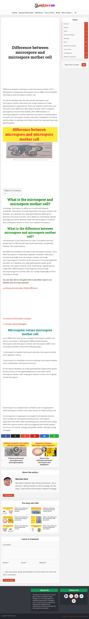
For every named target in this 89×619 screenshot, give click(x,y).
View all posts (8, 495)
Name (6, 562)
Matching (39, 13)
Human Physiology (26, 13)
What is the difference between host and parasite (21, 509)
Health (14, 13)
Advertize (85, 616)
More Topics (66, 13)
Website (42, 562)
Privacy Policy (78, 616)
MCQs (58, 13)
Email (24, 562)
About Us (65, 616)
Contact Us (71, 616)
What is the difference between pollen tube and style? (50, 518)
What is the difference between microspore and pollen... (21, 518)
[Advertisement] (30, 30)
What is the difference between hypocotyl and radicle (50, 527)
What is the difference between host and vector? (21, 527)
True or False (49, 13)
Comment (7, 545)
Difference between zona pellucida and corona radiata (49, 509)
